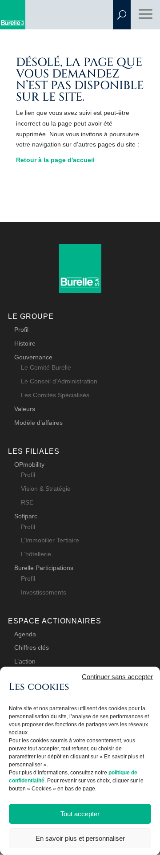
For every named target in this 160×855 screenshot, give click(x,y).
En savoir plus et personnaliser (80, 838)
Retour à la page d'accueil (55, 159)
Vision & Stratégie (46, 488)
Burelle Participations (43, 567)
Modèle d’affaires (38, 422)
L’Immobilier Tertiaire (50, 540)
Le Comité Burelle (46, 367)
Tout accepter (80, 814)
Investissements (43, 592)
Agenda (25, 634)
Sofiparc (25, 516)
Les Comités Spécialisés (55, 395)
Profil (21, 329)
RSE (27, 502)
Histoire (25, 343)
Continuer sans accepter (117, 676)
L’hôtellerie (36, 554)
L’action (25, 661)
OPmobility (29, 464)
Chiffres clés (31, 647)
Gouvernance (33, 357)
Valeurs (24, 408)
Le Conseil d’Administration (59, 381)
